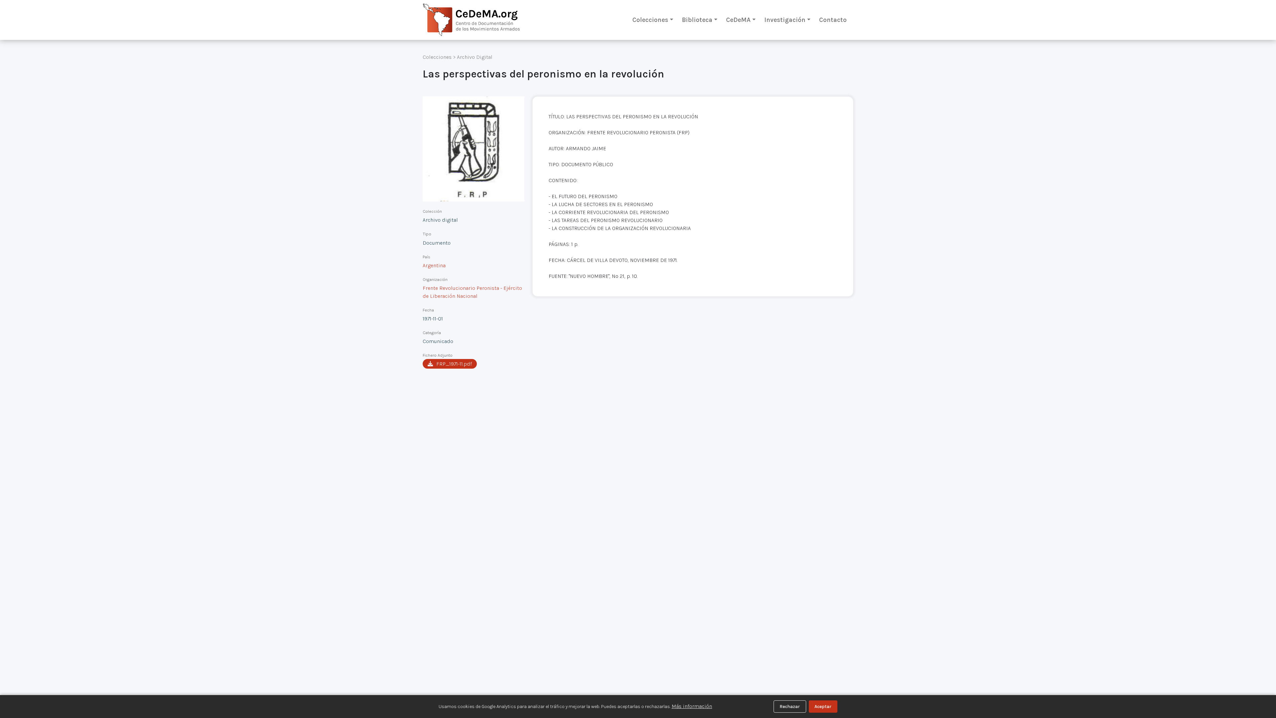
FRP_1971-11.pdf (454, 364)
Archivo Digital (474, 57)
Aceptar (822, 706)
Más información (692, 706)
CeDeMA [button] (738, 20)
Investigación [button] (784, 20)
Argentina (434, 265)
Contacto (833, 20)
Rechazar (790, 706)
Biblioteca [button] (697, 20)
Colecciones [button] (650, 20)
